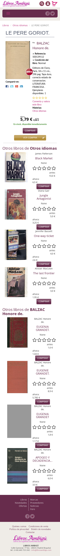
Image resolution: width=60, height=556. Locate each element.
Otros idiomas (20, 25)
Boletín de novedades (41, 529)
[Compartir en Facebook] (7, 86)
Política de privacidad (19, 529)
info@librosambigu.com (41, 550)
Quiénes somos (19, 526)
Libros (5, 25)
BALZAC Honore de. (40, 46)
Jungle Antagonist (44, 196)
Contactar (30, 532)
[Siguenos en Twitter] (52, 13)
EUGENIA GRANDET (42, 415)
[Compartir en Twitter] (11, 86)
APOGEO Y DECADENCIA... (42, 459)
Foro (32, 509)
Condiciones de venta (38, 526)
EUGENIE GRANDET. (42, 371)
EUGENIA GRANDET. (42, 328)
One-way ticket (44, 236)
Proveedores (37, 502)
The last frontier (44, 273)
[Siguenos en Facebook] (47, 13)
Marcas (34, 499)
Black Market (43, 158)
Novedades (21, 502)
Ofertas (23, 505)
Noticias (34, 505)
